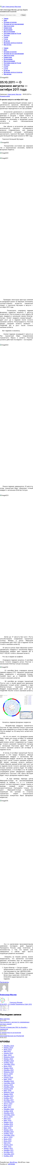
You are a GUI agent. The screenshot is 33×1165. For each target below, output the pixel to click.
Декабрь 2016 (9, 1109)
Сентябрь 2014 (9, 1115)
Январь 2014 (8, 1122)
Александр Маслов (14, 94)
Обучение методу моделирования (14, 24)
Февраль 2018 (9, 1092)
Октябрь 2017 (9, 1100)
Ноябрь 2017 (8, 1098)
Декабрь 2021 (9, 1070)
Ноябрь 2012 (8, 1133)
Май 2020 (7, 1076)
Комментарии (8, 28)
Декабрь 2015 (9, 1113)
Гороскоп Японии (16, 1002)
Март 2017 (7, 1107)
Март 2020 (8, 1079)
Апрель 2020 (8, 1077)
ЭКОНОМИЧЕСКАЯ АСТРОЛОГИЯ (12, 1036)
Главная (6, 18)
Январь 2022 (8, 1068)
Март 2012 (7, 1146)
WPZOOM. (11, 1164)
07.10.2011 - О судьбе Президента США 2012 (16, 1004)
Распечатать (4, 982)
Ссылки (6, 37)
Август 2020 (8, 1074)
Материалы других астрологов (13, 43)
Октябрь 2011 (8, 1152)
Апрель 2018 (8, 1089)
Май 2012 (7, 1143)
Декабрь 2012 (9, 1132)
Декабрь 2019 (9, 1081)
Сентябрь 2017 (9, 1102)
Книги (5, 20)
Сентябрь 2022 (9, 1064)
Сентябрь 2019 (9, 1083)
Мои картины (7, 45)
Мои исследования (9, 31)
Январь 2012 (8, 1148)
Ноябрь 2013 (8, 1124)
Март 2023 (8, 1055)
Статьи (6, 39)
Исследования (8, 30)
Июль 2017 (7, 1105)
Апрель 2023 (8, 1053)
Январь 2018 (8, 1094)
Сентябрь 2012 (9, 1135)
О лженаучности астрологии (10, 1032)
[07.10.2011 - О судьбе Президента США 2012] (4, 1010)
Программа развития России (12, 33)
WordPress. (14, 1162)
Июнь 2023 (8, 1049)
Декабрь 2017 (9, 1096)
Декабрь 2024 (9, 1046)
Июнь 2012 (7, 1141)
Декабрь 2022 (9, 1061)
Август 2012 (8, 1137)
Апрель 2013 (8, 1126)
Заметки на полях (9, 26)
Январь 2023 (8, 1059)
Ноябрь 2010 (8, 1156)
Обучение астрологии (10, 22)
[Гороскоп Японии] (4, 1002)
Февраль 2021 (9, 1072)
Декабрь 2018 (9, 1087)
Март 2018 (7, 1090)
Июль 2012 (7, 1139)
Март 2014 (7, 1120)
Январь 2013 (8, 1130)
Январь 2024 (8, 1047)
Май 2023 (7, 1051)
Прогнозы (7, 35)
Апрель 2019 (8, 1085)
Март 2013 (7, 1128)
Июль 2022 (8, 1066)
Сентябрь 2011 (9, 1154)
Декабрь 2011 (8, 1150)
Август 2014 (8, 1117)
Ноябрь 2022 (8, 1062)
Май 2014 (7, 1118)
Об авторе (7, 41)
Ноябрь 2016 (8, 1111)
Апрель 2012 (8, 1145)
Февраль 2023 (9, 1057)
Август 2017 (8, 1104)
